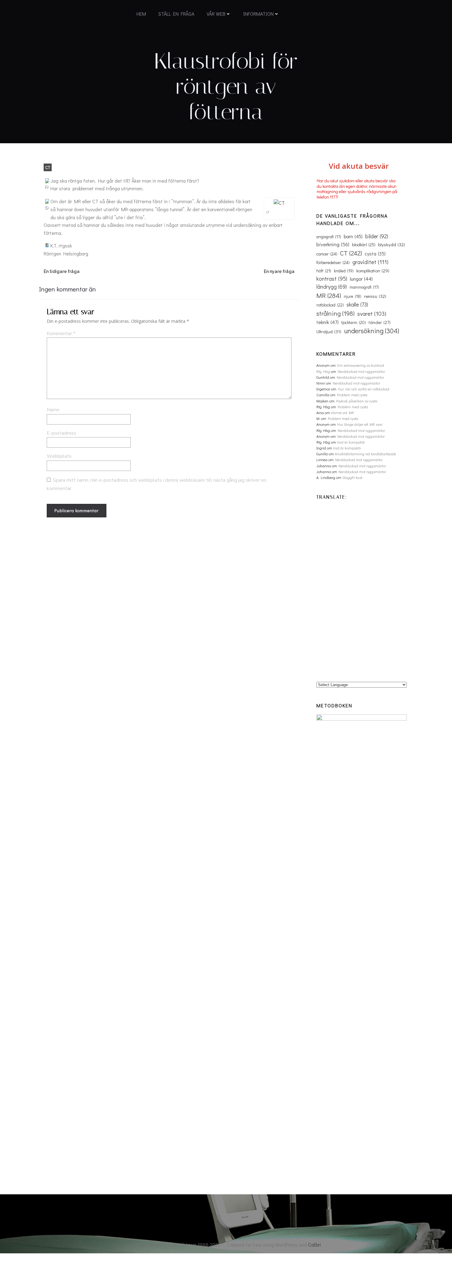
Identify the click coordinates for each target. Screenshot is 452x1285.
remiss (375, 296)
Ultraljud (328, 331)
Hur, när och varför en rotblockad (363, 388)
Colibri (314, 1244)
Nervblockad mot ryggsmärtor (361, 371)
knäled (344, 271)
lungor (361, 278)
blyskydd (391, 244)
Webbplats (59, 456)
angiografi (328, 236)
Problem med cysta (352, 394)
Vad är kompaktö (351, 442)
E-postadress (61, 433)
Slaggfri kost (352, 477)
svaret (371, 313)
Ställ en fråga (176, 13)
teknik (327, 322)
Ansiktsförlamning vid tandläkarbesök (365, 453)
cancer (326, 254)
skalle (357, 304)
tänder (380, 322)
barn (353, 236)
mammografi (364, 287)
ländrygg (331, 286)
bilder (376, 236)
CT (47, 167)
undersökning (371, 330)
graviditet (370, 262)
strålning (335, 313)
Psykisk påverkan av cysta (356, 400)
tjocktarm (353, 322)
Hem (141, 13)
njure (352, 296)
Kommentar (61, 333)
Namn (53, 409)
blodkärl (363, 244)
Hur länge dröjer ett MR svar (360, 424)
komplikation (372, 270)
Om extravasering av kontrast (360, 365)
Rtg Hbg (323, 371)
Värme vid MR (342, 412)
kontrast (331, 278)
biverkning (332, 244)
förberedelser (333, 262)
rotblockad (330, 305)
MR (328, 295)
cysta (375, 254)
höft (323, 271)
